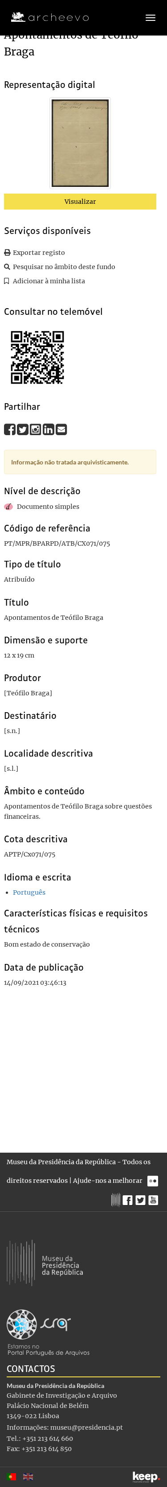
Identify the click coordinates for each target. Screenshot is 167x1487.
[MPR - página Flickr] (153, 1178)
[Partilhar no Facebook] (10, 429)
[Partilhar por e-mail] (61, 429)
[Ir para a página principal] (44, 17)
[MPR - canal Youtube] (154, 1197)
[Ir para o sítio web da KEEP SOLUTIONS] (146, 1477)
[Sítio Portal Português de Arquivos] (48, 1332)
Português (29, 892)
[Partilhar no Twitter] (23, 429)
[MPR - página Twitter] (141, 1197)
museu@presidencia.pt (86, 1427)
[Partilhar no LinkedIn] (49, 429)
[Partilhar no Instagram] (36, 429)
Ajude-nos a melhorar (108, 1181)
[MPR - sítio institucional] (116, 1198)
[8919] (80, 145)
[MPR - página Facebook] (128, 1197)
